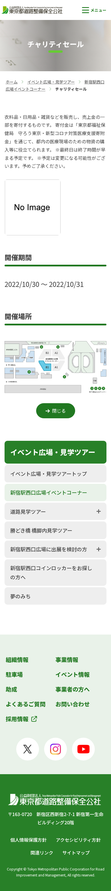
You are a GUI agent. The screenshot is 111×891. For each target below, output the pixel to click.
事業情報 (67, 659)
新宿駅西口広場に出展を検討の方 (48, 549)
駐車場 (14, 674)
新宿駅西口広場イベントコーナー (48, 492)
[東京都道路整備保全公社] (32, 10)
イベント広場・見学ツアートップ (48, 473)
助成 (11, 689)
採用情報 (17, 719)
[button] (94, 10)
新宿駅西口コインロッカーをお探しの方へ (51, 572)
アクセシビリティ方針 (78, 839)
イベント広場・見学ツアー (51, 82)
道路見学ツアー (28, 511)
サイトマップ (76, 852)
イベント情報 (73, 674)
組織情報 (17, 659)
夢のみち (20, 596)
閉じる (59, 410)
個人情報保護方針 (28, 839)
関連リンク (41, 852)
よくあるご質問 (26, 704)
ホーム (12, 82)
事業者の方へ (73, 689)
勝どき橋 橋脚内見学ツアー (41, 530)
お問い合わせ (73, 704)
